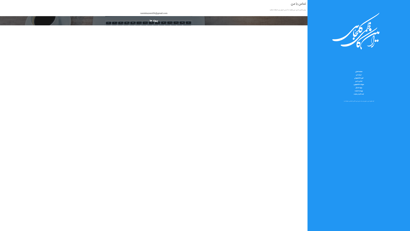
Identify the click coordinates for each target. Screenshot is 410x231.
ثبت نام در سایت (359, 94)
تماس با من (358, 81)
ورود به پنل (358, 87)
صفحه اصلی (358, 71)
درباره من (359, 75)
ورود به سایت (359, 91)
